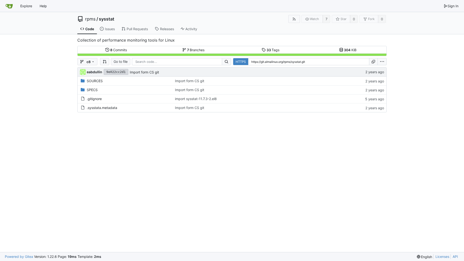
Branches (196, 50)
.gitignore (94, 99)
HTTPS (241, 62)
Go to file (121, 61)
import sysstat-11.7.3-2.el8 (196, 99)
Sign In (453, 6)
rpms (90, 19)
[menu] (382, 61)
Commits (118, 50)
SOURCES (95, 81)
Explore (26, 6)
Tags (273, 50)
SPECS (92, 90)
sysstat (106, 19)
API (455, 256)
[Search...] (226, 61)
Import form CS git (144, 72)
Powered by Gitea (19, 256)
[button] (104, 61)
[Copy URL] (373, 61)
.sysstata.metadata (102, 108)
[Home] (9, 6)
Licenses (442, 256)
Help (43, 6)
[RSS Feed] (294, 19)
